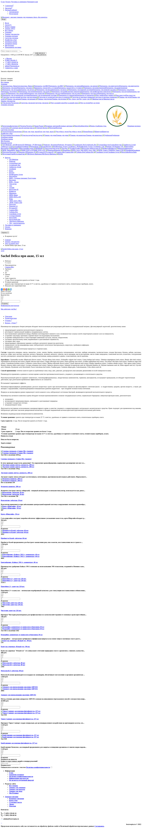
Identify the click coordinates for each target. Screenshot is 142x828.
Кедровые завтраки (16, 798)
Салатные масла (15, 802)
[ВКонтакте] (2, 289)
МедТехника (9, 45)
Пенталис (12, 204)
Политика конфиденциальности (21, 776)
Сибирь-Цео (13, 212)
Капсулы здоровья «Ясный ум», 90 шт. (15, 646)
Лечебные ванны (11, 43)
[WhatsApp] (9, 289)
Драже (11, 804)
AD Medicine (13, 159)
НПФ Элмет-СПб (15, 202)
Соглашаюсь (99, 826)
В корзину (5, 303)
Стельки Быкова (15, 216)
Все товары (9, 30)
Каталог (7, 80)
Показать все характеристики (15, 286)
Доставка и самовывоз (19, 2)
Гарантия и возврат (16, 775)
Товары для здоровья (17, 787)
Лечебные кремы (11, 42)
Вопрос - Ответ (11, 323)
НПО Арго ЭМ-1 (15, 201)
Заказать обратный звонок (10, 71)
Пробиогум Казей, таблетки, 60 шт (14, 538)
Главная (8, 240)
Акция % (8, 25)
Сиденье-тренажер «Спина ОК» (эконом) (16, 459)
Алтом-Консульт (15, 163)
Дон (10, 186)
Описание (8, 316)
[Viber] (6, 289)
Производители (6, 143)
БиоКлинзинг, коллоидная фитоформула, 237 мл (19, 743)
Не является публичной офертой (21, 780)
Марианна (12, 193)
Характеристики (11, 318)
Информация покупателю (18, 778)
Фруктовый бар (14, 219)
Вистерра (12, 180)
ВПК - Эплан (14, 182)
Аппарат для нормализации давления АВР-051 (18, 695)
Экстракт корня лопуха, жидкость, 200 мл (16, 473)
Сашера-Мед (13, 210)
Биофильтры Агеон (16, 174)
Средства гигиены (11, 38)
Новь (11, 199)
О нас (3, 2)
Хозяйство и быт (11, 40)
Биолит (11, 172)
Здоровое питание (11, 36)
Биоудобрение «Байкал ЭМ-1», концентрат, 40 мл (19, 562)
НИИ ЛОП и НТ (15, 197)
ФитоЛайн (13, 217)
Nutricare (12, 161)
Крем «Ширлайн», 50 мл (10, 514)
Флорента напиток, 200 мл (11, 486)
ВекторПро (13, 176)
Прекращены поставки (13, 47)
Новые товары (10, 27)
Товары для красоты (12, 34)
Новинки (8, 229)
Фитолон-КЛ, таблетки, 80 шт (12, 671)
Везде (7, 23)
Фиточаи (12, 806)
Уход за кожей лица (12, 243)
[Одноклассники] (4, 289)
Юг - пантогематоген (17, 223)
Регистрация (13, 14)
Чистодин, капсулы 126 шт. (11, 610)
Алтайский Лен (14, 165)
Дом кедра (13, 184)
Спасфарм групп (15, 214)
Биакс (11, 171)
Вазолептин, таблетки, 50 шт (11, 500)
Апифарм (12, 169)
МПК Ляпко (13, 195)
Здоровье (8, 32)
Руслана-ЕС (13, 208)
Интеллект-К (13, 189)
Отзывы (8, 320)
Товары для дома (15, 791)
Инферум (12, 191)
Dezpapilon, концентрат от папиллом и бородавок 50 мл (22, 635)
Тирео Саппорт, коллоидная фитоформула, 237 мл (20, 719)
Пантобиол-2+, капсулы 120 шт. (13, 586)
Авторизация (14, 12)
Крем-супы (13, 800)
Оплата (7, 2)
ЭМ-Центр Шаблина (16, 221)
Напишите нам (32, 2)
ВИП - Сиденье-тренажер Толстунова (22, 178)
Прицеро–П (13, 206)
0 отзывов (8, 263)
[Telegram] (11, 289)
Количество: (5, 295)
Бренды (7, 157)
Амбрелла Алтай (15, 167)
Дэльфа (11, 187)
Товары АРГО (10, 28)
